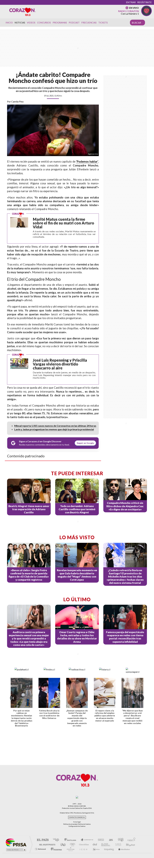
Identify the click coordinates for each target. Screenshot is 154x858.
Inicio (9, 22)
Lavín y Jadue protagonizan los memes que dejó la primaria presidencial (54, 429)
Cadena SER (100, 840)
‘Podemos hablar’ (87, 161)
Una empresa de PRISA (16, 842)
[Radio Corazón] (22, 12)
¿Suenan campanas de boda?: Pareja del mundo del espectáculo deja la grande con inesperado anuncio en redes (77, 718)
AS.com (109, 840)
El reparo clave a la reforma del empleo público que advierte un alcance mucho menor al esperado (104, 715)
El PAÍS (43, 840)
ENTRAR (131, 2)
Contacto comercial (77, 817)
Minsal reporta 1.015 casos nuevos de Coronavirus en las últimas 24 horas (55, 425)
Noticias (20, 22)
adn (119, 840)
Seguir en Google (85, 443)
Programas (60, 22)
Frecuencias (89, 22)
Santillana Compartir (87, 840)
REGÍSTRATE (144, 2)
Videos (31, 22)
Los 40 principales (57, 840)
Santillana (71, 840)
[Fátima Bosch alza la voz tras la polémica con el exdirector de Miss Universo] (49, 693)
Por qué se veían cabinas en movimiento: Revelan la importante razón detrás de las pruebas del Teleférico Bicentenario (21, 718)
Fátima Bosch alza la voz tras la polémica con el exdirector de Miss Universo (49, 714)
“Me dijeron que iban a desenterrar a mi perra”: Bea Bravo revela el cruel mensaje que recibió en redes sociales (132, 716)
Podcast (74, 22)
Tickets (103, 22)
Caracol (130, 840)
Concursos (44, 22)
